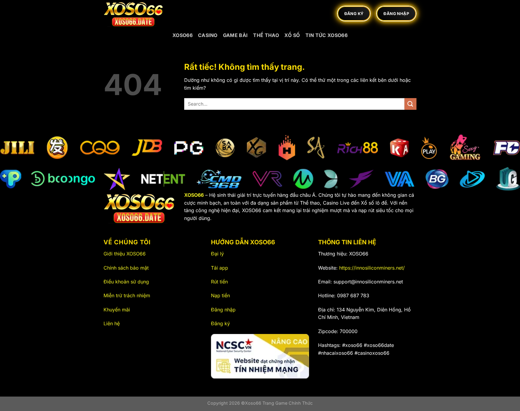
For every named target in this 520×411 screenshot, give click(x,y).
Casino (208, 35)
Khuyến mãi (117, 310)
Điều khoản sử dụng (126, 282)
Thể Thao (266, 35)
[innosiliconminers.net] (134, 13)
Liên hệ (112, 323)
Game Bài (235, 35)
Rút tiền (219, 282)
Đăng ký (220, 323)
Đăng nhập (223, 310)
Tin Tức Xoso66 (326, 35)
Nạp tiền (220, 295)
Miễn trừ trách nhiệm (127, 295)
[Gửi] (410, 104)
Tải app (219, 268)
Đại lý (217, 254)
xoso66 (182, 35)
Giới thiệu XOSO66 (125, 254)
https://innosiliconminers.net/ (372, 268)
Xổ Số (292, 35)
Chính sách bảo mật (126, 268)
